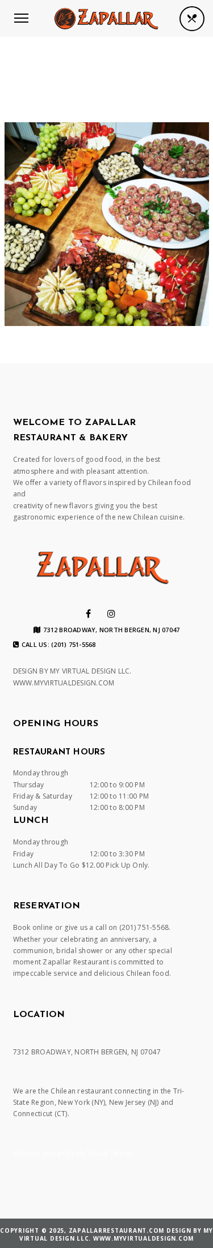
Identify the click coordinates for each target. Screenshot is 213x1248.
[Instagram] (111, 613)
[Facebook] (88, 613)
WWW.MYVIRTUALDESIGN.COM (64, 683)
